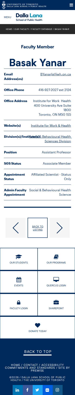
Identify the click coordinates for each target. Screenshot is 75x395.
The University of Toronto (24, 5)
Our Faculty (21, 29)
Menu (71, 5)
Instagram (58, 390)
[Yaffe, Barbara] (15, 228)
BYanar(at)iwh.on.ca (55, 74)
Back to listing (37, 228)
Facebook (28, 390)
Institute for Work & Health (51, 125)
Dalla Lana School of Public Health (34, 17)
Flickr (48, 390)
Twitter (38, 390)
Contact (31, 365)
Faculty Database (41, 29)
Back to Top (37, 351)
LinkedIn (18, 390)
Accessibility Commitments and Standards (34, 366)
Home (9, 29)
